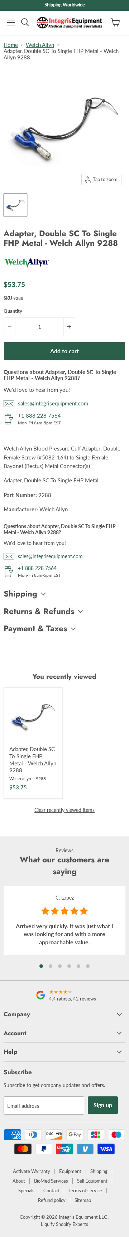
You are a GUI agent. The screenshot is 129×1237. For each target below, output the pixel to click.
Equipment (70, 1171)
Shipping (99, 1171)
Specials (26, 1190)
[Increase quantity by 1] (69, 326)
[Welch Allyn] (27, 270)
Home (11, 45)
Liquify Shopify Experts (64, 1224)
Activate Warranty (31, 1171)
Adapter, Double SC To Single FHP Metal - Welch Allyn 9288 (32, 759)
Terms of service (85, 1190)
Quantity (13, 311)
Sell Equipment (92, 1181)
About (19, 1181)
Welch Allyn (40, 45)
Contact (51, 1190)
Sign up (103, 1104)
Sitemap (83, 1200)
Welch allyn (20, 778)
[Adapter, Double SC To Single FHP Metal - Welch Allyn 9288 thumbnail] (15, 205)
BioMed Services (51, 1181)
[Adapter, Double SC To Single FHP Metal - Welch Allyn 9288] (33, 717)
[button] (41, 966)
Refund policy (52, 1200)
